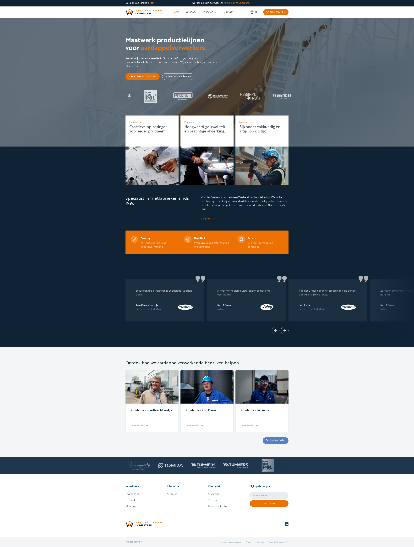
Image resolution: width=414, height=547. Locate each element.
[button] (210, 12)
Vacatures (214, 500)
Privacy (249, 542)
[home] (143, 12)
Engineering (132, 494)
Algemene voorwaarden (230, 542)
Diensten (208, 12)
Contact (228, 12)
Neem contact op (218, 506)
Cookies (260, 542)
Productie (131, 500)
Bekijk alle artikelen (275, 440)
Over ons (191, 12)
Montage (130, 506)
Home (176, 12)
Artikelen (172, 494)
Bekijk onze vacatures (238, 3)
